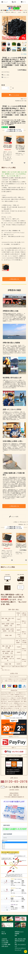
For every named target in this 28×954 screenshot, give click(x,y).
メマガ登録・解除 (6, 944)
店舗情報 (17, 933)
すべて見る (23, 54)
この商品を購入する (14, 279)
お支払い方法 (5, 940)
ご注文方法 (4, 938)
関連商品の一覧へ (22, 524)
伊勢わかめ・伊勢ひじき (11, 12)
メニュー (5, 2)
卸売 (16, 935)
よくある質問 (5, 942)
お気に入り (6, 77)
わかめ (19, 12)
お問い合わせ (5, 946)
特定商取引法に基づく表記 (20, 100)
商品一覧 (25, 12)
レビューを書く (15, 516)
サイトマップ (18, 950)
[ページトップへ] (25, 951)
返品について (23, 98)
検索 (15, 2)
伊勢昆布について (19, 931)
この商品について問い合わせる (19, 522)
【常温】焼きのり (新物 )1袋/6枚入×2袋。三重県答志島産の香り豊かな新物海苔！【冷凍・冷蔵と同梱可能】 (7, 146)
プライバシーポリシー (20, 948)
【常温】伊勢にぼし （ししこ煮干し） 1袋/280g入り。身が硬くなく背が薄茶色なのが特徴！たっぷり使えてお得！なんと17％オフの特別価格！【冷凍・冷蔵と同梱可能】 (20, 147)
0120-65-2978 (14, 6)
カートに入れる (15, 95)
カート (24, 2)
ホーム (1, 12)
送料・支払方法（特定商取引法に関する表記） (20, 940)
